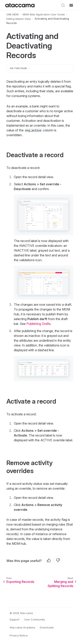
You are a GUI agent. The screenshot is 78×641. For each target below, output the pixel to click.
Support (14, 619)
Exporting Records (20, 582)
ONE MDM (12, 14)
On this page (18, 68)
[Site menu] (71, 5)
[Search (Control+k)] (63, 5)
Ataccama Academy (22, 627)
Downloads (47, 627)
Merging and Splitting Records (60, 584)
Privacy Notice (19, 635)
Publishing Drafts (38, 324)
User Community (34, 619)
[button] (43, 214)
